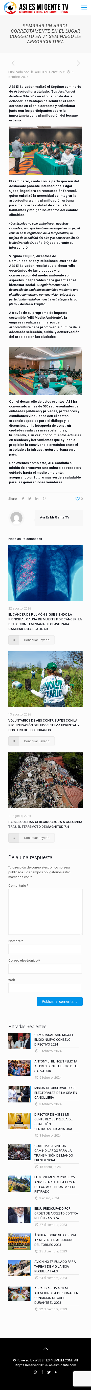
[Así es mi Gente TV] (37, 7)
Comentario (18, 885)
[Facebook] (42, 1372)
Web (11, 980)
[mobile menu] (84, 7)
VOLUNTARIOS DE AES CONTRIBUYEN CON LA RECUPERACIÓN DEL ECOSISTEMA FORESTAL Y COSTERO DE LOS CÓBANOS (44, 725)
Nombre (15, 941)
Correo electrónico (24, 960)
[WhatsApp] (35, 1372)
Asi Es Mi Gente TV (48, 72)
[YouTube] (55, 1372)
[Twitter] (49, 1372)
